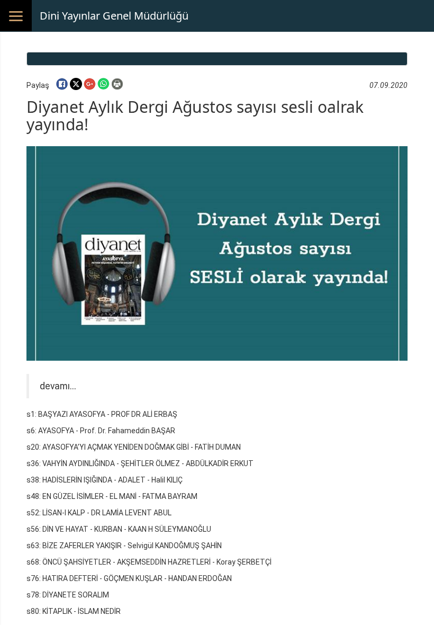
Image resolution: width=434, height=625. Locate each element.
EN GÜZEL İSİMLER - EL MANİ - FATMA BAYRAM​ (119, 496)
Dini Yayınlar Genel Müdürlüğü (114, 15)
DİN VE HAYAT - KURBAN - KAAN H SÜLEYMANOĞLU (126, 529)
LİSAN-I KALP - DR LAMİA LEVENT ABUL (106, 512)
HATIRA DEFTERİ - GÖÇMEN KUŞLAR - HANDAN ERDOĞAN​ (137, 578)
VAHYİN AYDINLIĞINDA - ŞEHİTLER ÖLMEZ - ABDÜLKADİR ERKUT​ (148, 463)
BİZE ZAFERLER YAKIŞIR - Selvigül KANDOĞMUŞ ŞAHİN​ (132, 545)
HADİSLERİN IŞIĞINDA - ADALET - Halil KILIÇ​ (112, 480)
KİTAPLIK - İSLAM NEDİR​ (81, 611)
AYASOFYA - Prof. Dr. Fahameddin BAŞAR (106, 430)
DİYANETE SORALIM (75, 595)
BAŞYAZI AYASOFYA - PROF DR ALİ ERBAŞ (107, 414)
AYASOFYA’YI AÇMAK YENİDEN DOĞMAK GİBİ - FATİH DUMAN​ (141, 447)
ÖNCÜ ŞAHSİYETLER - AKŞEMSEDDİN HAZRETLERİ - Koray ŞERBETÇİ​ (157, 562)
